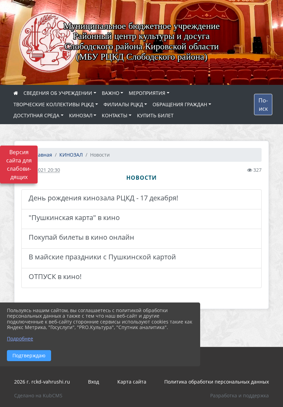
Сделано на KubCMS (38, 395)
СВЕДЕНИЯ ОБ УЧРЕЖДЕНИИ (57, 93)
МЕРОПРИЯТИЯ (147, 93)
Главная (41, 154)
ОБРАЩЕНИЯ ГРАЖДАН (180, 104)
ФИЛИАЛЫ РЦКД (123, 104)
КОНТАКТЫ (114, 115)
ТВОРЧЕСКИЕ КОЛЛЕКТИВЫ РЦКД (53, 104)
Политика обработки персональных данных (216, 381)
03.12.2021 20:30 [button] (40, 170)
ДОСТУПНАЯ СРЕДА (36, 115)
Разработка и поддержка (239, 395)
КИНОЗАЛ (80, 115)
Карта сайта (131, 381)
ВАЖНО (110, 93)
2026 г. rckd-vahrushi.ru (42, 381)
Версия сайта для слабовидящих (19, 164)
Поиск (263, 104)
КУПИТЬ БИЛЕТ (155, 115)
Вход (93, 381)
